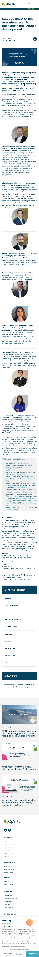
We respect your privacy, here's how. (13, 947)
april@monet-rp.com (9, 579)
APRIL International (10, 844)
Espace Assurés (9, 853)
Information (10, 648)
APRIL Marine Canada (10, 898)
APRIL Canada (8, 895)
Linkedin (5, 830)
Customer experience (13, 620)
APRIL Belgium (8, 901)
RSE (6, 663)
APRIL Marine (8, 847)
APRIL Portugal (8, 907)
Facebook (9, 830)
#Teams (8, 598)
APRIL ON (6, 881)
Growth (8, 641)
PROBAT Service (9, 872)
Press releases (7, 38)
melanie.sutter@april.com (11, 568)
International (10, 656)
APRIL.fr (6, 841)
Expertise (8, 634)
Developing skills (11, 627)
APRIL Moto (7, 850)
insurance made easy (12, 822)
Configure (19, 954)
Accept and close (32, 954)
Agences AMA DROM (10, 856)
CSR (6, 613)
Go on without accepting (6, 954)
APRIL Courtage (9, 884)
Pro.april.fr (7, 866)
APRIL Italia (7, 904)
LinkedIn (35, 39)
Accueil (8, 4)
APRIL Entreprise (9, 869)
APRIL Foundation (11, 605)
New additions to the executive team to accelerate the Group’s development (19, 685)
